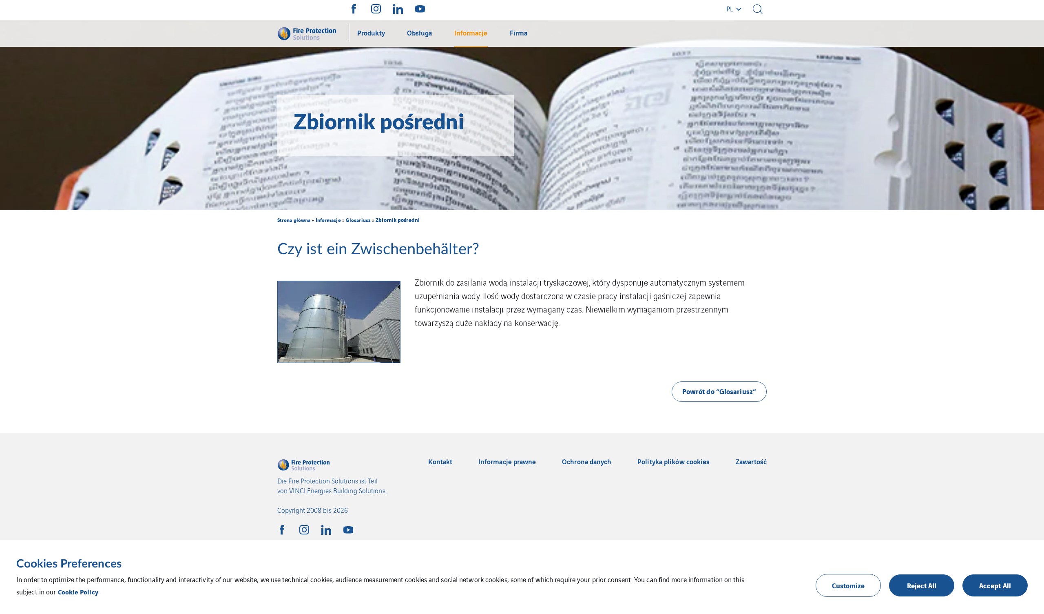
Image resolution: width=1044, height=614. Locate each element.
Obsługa (419, 32)
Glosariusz (358, 220)
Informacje (471, 32)
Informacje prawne (507, 461)
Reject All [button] (922, 585)
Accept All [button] (995, 585)
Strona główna (293, 220)
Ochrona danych (586, 461)
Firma (519, 32)
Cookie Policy (78, 591)
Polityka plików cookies (673, 461)
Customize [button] (848, 585)
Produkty (371, 32)
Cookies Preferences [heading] (69, 564)
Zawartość (751, 461)
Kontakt (440, 461)
